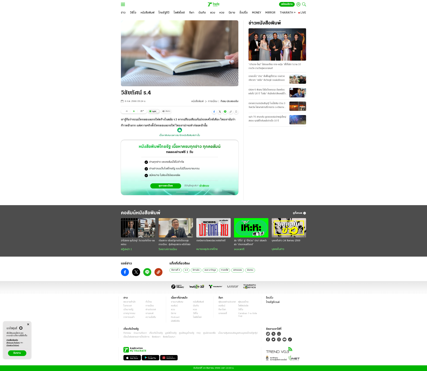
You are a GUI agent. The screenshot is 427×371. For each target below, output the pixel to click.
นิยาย (173, 313)
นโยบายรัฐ (128, 309)
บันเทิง (196, 306)
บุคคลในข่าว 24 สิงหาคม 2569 (286, 240)
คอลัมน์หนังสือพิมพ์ (140, 213)
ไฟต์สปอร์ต (243, 306)
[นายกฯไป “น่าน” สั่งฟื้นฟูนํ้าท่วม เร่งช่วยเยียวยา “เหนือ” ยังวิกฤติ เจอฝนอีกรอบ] (297, 79)
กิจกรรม (127, 333)
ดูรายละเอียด (166, 186)
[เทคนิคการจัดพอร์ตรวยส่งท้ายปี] (213, 227)
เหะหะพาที (239, 249)
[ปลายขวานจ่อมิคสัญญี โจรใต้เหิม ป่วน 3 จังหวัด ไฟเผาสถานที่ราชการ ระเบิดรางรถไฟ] (297, 106)
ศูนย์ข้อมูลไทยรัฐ (186, 333)
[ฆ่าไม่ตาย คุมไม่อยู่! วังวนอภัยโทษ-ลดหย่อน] (138, 227)
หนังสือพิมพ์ (197, 101)
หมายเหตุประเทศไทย (207, 249)
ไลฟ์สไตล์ (197, 317)
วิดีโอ (195, 313)
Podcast (175, 317)
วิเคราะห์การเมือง (168, 249)
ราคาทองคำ (129, 317)
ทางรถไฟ (224, 270)
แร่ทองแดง (237, 270)
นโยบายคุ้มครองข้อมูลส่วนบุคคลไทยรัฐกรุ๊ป (238, 333)
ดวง (173, 309)
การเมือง (212, 101)
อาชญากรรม (129, 313)
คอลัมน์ (174, 306)
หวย (195, 309)
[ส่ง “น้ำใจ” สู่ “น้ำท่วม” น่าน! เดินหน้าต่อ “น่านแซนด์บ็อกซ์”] (251, 227)
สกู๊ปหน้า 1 (126, 249)
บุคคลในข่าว (278, 249)
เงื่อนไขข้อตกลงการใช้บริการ (136, 337)
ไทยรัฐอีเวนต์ (273, 302)
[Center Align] (28, 324)
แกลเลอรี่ (223, 313)
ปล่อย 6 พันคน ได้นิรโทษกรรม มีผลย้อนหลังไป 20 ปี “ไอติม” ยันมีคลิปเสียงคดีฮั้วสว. (267, 92)
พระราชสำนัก (129, 302)
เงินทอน (250, 270)
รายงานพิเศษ (177, 302)
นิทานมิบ (196, 270)
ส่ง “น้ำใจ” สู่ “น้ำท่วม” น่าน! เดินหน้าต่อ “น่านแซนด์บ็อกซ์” (250, 242)
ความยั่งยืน (151, 317)
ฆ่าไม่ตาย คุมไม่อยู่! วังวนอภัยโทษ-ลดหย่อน (138, 242)
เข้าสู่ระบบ (204, 186)
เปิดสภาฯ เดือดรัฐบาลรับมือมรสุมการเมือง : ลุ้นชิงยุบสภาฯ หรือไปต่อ (174, 242)
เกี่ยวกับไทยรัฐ (156, 333)
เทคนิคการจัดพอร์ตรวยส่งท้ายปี (211, 240)
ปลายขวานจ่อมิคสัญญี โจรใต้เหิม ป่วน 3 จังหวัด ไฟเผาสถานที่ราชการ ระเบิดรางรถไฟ (267, 105)
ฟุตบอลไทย (243, 302)
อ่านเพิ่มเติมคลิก (13, 341)
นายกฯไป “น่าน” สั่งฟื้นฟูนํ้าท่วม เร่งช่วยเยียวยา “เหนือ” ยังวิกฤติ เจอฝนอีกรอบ (267, 78)
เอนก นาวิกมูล (210, 270)
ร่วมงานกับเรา (140, 333)
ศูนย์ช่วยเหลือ (209, 333)
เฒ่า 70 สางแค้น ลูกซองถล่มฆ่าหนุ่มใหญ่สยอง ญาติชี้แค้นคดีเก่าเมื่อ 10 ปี (267, 119)
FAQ (199, 333)
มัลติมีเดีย (175, 321)
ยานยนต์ (149, 313)
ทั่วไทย (149, 302)
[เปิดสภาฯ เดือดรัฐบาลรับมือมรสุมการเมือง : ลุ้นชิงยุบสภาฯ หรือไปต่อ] (176, 227)
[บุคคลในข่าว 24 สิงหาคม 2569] (289, 227)
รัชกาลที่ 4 (175, 270)
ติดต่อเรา (156, 337)
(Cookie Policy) (13, 345)
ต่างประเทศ (151, 309)
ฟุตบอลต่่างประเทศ (227, 302)
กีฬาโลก (222, 309)
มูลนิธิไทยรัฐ (170, 333)
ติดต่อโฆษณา (169, 337)
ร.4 (186, 270)
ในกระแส (127, 306)
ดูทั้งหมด (297, 213)
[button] (214, 112)
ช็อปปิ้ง (269, 298)
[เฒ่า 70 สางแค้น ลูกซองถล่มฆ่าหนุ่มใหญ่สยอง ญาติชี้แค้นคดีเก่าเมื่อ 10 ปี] (297, 119)
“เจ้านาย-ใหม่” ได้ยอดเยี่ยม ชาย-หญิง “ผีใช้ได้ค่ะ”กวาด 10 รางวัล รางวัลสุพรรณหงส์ (275, 66)
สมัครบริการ (287, 4)
